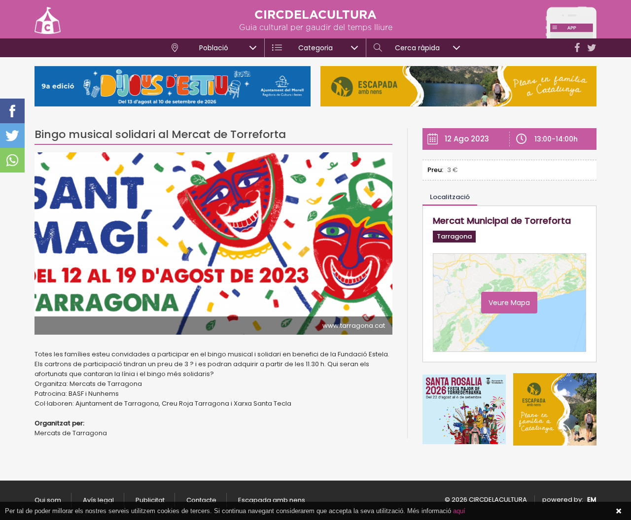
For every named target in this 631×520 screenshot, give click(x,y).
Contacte (201, 500)
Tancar (619, 511)
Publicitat (150, 500)
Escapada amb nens (271, 500)
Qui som (48, 500)
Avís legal (98, 500)
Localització (450, 197)
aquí (459, 511)
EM (591, 499)
